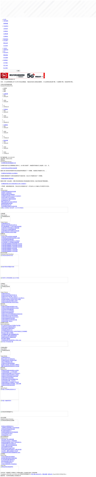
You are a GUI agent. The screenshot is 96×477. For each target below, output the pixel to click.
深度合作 (50, 474)
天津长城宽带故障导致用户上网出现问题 (11, 449)
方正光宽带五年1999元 (6, 433)
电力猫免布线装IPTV (6, 430)
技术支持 (5, 52)
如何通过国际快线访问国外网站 (9, 458)
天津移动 (5, 36)
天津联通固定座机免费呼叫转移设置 (10, 230)
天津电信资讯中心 (5, 293)
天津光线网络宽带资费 (6, 446)
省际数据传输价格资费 (6, 203)
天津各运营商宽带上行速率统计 (9, 464)
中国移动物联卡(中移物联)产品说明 (10, 382)
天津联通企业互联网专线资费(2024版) (10, 238)
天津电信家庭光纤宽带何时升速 (9, 319)
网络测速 (5, 55)
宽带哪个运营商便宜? (6, 193)
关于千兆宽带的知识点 (6, 462)
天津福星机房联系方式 (6, 329)
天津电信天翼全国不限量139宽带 (9, 301)
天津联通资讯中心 (5, 223)
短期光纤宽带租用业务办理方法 (9, 225)
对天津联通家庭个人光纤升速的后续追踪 (11, 226)
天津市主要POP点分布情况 (8, 197)
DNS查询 (5, 57)
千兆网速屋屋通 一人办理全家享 (9, 371)
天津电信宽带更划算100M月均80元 (9, 302)
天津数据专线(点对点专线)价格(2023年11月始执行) (13, 183)
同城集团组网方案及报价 (7, 178)
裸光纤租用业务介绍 (6, 204)
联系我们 (5, 60)
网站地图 (45, 474)
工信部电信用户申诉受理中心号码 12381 (11, 340)
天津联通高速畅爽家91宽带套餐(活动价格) (11, 246)
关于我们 (5, 62)
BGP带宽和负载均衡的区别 (8, 459)
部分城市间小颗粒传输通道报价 (9, 335)
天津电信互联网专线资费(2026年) (9, 306)
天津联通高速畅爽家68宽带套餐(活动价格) (11, 243)
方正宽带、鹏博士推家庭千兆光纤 (9, 451)
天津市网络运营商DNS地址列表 (9, 206)
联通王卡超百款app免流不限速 (8, 232)
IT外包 (5, 48)
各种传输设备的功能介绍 (7, 461)
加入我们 (5, 68)
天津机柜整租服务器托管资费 (8, 191)
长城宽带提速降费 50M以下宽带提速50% (11, 442)
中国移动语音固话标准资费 (8, 385)
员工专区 (5, 65)
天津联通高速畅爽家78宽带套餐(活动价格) (11, 245)
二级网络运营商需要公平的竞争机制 (10, 427)
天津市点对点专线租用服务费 (8, 229)
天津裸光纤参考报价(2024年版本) (9, 173)
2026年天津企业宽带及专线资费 (9, 168)
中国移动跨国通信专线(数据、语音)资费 (11, 383)
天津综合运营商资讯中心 (7, 426)
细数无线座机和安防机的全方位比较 (10, 366)
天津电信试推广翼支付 (6, 321)
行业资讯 (5, 26)
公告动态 (5, 28)
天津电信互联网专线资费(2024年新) (10, 308)
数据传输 (5, 39)
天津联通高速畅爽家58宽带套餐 (9, 248)
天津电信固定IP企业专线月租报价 (9, 315)
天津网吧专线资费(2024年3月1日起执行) (11, 196)
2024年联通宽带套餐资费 (7, 239)
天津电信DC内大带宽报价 (7, 311)
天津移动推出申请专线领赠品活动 (9, 379)
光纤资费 (5, 20)
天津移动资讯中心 (5, 357)
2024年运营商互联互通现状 (8, 456)
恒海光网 (5, 140)
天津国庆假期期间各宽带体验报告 (9, 432)
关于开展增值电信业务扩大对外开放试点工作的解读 (14, 331)
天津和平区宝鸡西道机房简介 (8, 327)
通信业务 (5, 43)
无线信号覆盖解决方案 (6, 361)
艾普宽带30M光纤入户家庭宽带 (9, 440)
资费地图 (5, 23)
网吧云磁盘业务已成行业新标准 (9, 201)
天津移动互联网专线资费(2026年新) (10, 370)
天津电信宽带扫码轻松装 (7, 312)
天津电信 (5, 31)
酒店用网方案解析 (5, 338)
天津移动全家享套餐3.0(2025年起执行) (10, 373)
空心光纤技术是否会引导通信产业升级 (10, 325)
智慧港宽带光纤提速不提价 (8, 448)
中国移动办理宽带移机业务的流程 (9, 376)
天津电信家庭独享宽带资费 (8, 318)
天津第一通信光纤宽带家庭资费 (9, 445)
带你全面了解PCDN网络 (7, 332)
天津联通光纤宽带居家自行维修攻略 (10, 227)
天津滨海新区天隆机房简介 (8, 328)
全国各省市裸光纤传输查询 (8, 194)
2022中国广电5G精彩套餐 (7, 439)
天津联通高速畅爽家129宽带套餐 (9, 249)
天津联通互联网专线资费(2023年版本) (10, 241)
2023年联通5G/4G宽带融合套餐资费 (10, 242)
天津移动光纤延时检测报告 (8, 363)
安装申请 (5, 49)
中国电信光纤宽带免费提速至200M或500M (11, 314)
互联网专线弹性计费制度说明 (8, 337)
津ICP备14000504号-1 (36, 474)
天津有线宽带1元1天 (6, 435)
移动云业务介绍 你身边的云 (8, 358)
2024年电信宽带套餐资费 (7, 309)
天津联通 (5, 33)
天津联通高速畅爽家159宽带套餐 (9, 251)
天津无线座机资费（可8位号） (8, 380)
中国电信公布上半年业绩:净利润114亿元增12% (12, 298)
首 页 (4, 19)
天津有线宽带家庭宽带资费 (8, 429)
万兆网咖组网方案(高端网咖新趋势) (10, 334)
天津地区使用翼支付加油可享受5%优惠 (11, 299)
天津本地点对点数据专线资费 (8, 199)
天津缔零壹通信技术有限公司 (8, 443)
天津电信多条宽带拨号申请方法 (9, 295)
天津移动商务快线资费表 (7, 377)
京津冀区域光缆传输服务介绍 (8, 163)
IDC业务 (5, 40)
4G (4, 51)
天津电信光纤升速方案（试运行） (9, 296)
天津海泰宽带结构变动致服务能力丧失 (10, 452)
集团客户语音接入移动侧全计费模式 (10, 364)
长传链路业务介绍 (5, 200)
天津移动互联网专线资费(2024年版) (10, 374)
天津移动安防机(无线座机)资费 (9, 360)
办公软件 (5, 45)
